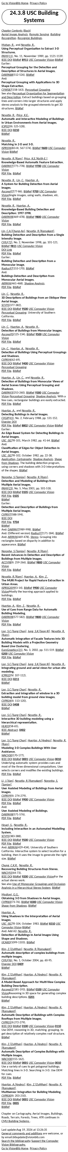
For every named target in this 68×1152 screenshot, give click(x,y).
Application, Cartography (17, 459)
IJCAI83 (6, 942)
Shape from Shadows (14, 905)
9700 (38, 166)
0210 (16, 130)
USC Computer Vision (41, 60)
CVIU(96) (7, 960)
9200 (25, 876)
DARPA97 (7, 166)
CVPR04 (6, 701)
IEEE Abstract (10, 730)
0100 (39, 989)
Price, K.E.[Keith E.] (35, 158)
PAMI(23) (7, 488)
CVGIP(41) (8, 418)
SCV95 (5, 305)
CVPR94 (6, 359)
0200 (5, 653)
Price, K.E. (22, 115)
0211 (16, 679)
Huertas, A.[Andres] (39, 740)
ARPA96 (6, 283)
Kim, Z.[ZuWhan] (12, 949)
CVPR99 (6, 795)
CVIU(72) (7, 242)
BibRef (17, 60)
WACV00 (7, 755)
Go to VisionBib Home (15, 3)
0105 (25, 492)
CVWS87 (7, 89)
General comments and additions (22, 1133)
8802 (25, 425)
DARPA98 (7, 217)
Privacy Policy (38, 3)
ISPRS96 (6, 148)
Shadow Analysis (34, 283)
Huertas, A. (32, 180)
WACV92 (7, 873)
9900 (36, 588)
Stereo (34, 537)
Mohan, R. (8, 45)
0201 (31, 997)
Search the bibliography (16, 1141)
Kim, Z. (43, 576)
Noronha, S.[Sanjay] (13, 477)
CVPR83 (6, 902)
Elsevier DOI (9, 422)
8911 (25, 60)
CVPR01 (6, 1022)
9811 (13, 246)
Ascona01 (7, 989)
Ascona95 (7, 334)
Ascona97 (7, 191)
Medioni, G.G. (10, 894)
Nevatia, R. (27, 45)
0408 (16, 704)
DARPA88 (7, 74)
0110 (58, 1026)
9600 (44, 148)
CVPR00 (6, 1095)
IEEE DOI (7, 60)
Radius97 (7, 268)
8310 (52, 923)
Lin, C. (20, 180)
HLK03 (5, 726)
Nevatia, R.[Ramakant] (40, 231)
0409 (20, 964)
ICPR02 (6, 675)
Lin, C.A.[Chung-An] (13, 231)
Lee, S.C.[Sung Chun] (14, 631)
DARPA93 (7, 392)
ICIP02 (5, 126)
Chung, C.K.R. (10, 865)
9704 (16, 522)
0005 (16, 1103)
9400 (25, 363)
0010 (58, 759)
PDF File (6, 173)
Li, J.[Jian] (7, 781)
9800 (38, 217)
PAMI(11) (7, 56)
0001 (25, 759)
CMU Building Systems (16, 1121)
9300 (38, 392)
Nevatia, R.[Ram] (12, 158)
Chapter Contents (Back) (16, 30)
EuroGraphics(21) (12, 650)
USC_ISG (7, 440)
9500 (25, 309)
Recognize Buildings (30, 38)
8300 (33, 902)
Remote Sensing (39, 34)
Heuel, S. (7, 825)
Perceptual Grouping (37, 89)
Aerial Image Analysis (15, 34)
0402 (22, 730)
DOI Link (7, 249)
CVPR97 (6, 514)
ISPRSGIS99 (8, 588)
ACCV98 (6, 562)
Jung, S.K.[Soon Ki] (39, 631)
